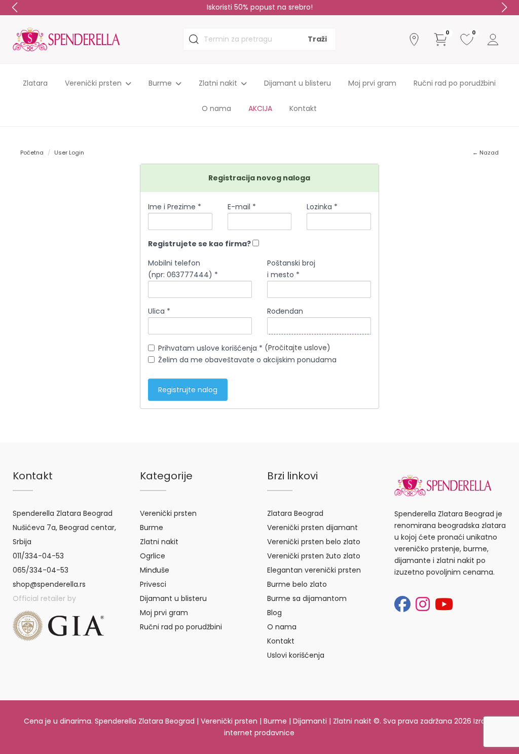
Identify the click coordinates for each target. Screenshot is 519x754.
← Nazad (485, 152)
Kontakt (303, 108)
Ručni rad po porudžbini (455, 83)
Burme (151, 527)
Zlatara (35, 83)
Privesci (153, 584)
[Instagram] (423, 604)
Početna (32, 152)
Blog (274, 613)
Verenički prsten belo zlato (313, 542)
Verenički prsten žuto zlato (313, 556)
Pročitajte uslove (297, 348)
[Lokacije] (414, 39)
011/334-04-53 (38, 556)
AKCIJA (260, 108)
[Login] (493, 39)
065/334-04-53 (40, 570)
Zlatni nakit (159, 542)
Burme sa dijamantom (307, 598)
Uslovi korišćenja (295, 655)
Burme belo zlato (297, 584)
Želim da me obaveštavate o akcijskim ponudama (247, 360)
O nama (216, 108)
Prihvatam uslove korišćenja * (210, 348)
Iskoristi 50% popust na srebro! (260, 7)
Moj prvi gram (372, 83)
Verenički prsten (168, 513)
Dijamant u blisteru (297, 83)
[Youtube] (444, 604)
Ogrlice (152, 556)
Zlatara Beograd (295, 513)
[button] (504, 8)
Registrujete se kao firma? (200, 244)
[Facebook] (402, 604)
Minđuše (154, 570)
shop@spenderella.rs (49, 584)
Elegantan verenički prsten (314, 570)
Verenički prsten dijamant (312, 527)
